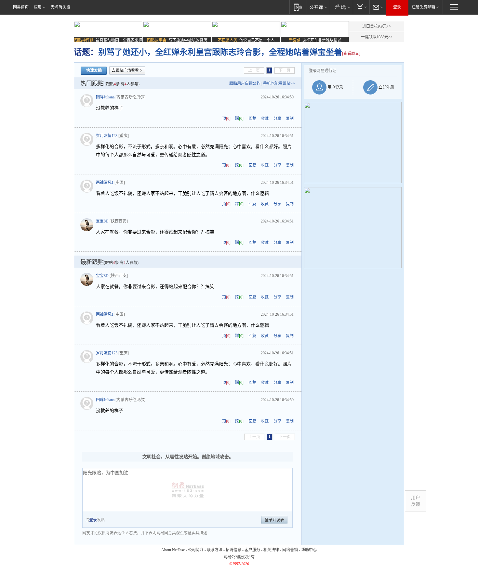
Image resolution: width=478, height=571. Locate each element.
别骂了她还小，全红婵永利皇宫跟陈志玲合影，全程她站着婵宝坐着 (220, 52)
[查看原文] (351, 53)
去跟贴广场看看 (125, 70)
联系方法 (214, 550)
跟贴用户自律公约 (244, 83)
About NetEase (173, 550)
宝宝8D (102, 221)
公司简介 (196, 550)
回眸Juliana (105, 97)
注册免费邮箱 (423, 7)
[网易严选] (341, 7)
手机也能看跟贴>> (279, 83)
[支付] (361, 7)
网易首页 (21, 7)
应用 (38, 7)
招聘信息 (233, 550)
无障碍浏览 (60, 7)
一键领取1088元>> (377, 37)
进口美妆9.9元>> (376, 26)
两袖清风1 (104, 182)
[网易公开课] (318, 7)
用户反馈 (415, 501)
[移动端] (298, 7)
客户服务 (252, 550)
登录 (397, 7)
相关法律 (271, 550)
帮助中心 (309, 550)
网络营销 (290, 550)
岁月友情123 (106, 135)
